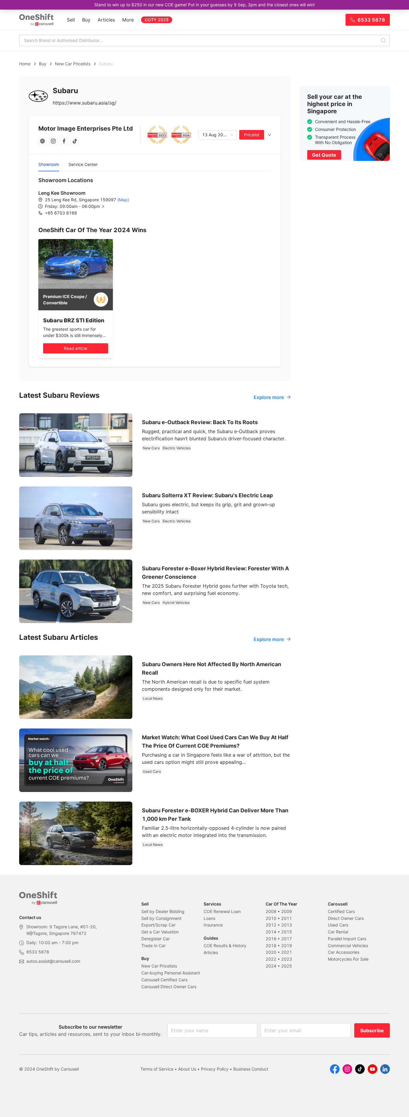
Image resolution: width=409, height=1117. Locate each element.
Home (25, 63)
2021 (286, 952)
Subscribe (372, 1030)
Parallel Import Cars (347, 938)
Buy (86, 20)
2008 (271, 911)
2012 (271, 924)
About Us (187, 1068)
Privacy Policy (214, 1068)
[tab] (155, 135)
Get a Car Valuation (160, 931)
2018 (271, 945)
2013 (286, 924)
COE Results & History (225, 945)
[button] (79, 206)
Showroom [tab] (48, 164)
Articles (106, 20)
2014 (271, 931)
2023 (286, 959)
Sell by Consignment (161, 918)
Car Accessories (343, 952)
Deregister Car (155, 938)
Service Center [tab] (83, 164)
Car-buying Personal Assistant (170, 972)
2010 (271, 918)
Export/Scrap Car (158, 924)
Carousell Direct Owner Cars (168, 986)
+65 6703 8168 (61, 212)
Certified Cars (341, 911)
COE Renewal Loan (222, 911)
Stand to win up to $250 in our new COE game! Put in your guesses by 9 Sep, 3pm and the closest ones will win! (204, 4)
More (128, 20)
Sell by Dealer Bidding (162, 911)
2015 (286, 931)
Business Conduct (250, 1068)
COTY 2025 (157, 19)
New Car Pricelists (72, 63)
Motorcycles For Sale (348, 959)
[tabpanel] (154, 196)
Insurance (213, 924)
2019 (286, 945)
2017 (286, 938)
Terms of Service (156, 1068)
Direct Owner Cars (346, 918)
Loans (209, 918)
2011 (286, 918)
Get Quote (324, 155)
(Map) (122, 199)
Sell (71, 20)
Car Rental (338, 931)
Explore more (269, 397)
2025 (286, 965)
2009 (286, 911)
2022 (271, 959)
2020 (271, 952)
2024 (271, 965)
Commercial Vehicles (348, 945)
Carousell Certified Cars (164, 979)
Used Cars (338, 924)
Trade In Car (153, 945)
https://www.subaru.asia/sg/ (84, 103)
